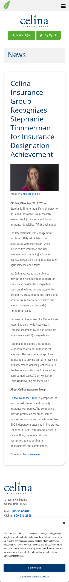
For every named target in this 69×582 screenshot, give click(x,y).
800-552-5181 (20, 511)
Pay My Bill (50, 35)
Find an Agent (23, 35)
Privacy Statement (40, 576)
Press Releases (31, 454)
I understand (34, 567)
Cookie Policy (25, 576)
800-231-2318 (23, 515)
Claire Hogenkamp (30, 193)
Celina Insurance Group (24, 398)
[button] (63, 523)
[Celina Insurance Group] (34, 21)
